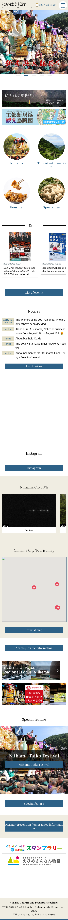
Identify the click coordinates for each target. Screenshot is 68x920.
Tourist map (34, 630)
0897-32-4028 (47, 5)
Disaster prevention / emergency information (34, 826)
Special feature (34, 803)
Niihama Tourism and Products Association (34, 902)
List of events (34, 292)
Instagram (34, 468)
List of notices (34, 366)
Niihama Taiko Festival (34, 764)
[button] (18, 75)
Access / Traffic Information (34, 648)
